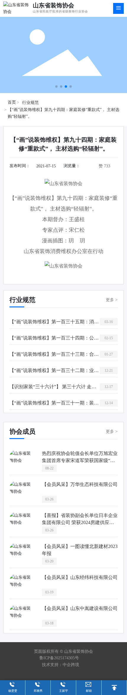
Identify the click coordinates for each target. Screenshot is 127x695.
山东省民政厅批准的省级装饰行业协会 (60, 11)
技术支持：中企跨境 (60, 665)
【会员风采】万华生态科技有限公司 (80, 484)
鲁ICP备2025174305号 (59, 658)
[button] (56, 86)
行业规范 (30, 102)
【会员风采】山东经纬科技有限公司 (80, 577)
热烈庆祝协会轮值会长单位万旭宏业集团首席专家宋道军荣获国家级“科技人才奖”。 (80, 460)
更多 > (112, 300)
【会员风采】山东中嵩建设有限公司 (80, 608)
